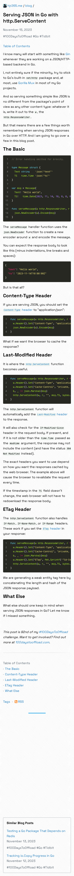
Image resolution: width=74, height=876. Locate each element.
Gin (68, 54)
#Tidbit (45, 36)
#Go (36, 36)
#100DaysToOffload (17, 36)
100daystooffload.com (32, 642)
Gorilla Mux (26, 83)
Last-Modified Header (21, 680)
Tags (6, 702)
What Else (12, 691)
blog (28, 6)
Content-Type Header (21, 674)
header (18, 310)
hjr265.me (15, 6)
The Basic (12, 669)
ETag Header (14, 685)
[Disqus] (37, 765)
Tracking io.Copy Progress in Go (30, 856)
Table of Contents (16, 46)
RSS (21, 702)
